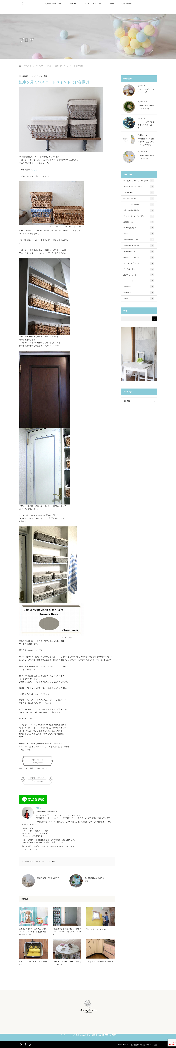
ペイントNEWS (138, 192)
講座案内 (73, 4)
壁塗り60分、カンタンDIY (96, 929)
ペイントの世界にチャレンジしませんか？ (33, 963)
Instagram (29, 1044)
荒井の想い (138, 292)
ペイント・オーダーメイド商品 (138, 216)
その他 (138, 298)
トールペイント (138, 281)
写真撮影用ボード (138, 251)
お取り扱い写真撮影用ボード (138, 210)
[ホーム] (20, 63)
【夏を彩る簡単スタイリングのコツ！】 (146, 157)
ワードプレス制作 (138, 269)
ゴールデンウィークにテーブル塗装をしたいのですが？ (67, 963)
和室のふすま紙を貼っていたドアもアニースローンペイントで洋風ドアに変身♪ (67, 931)
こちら (34, 170)
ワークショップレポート (138, 263)
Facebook (25, 1044)
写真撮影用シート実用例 (138, 245)
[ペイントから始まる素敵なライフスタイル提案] (88, 1012)
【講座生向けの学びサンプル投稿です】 (146, 107)
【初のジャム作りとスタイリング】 (146, 90)
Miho (31, 861)
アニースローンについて (93, 4)
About (112, 4)
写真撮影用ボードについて (138, 239)
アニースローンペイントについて (138, 187)
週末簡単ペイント (138, 222)
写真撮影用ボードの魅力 (54, 4)
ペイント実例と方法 (138, 198)
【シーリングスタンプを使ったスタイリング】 (146, 125)
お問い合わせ (126, 4)
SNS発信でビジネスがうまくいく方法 (138, 181)
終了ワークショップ (138, 275)
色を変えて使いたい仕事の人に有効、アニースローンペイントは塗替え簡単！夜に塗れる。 (33, 931)
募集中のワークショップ (138, 257)
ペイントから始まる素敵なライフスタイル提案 (142, 1045)
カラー (138, 234)
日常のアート (138, 287)
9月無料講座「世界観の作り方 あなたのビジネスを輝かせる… (146, 142)
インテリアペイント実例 (39, 76)
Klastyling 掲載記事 (138, 228)
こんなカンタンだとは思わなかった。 (100, 962)
